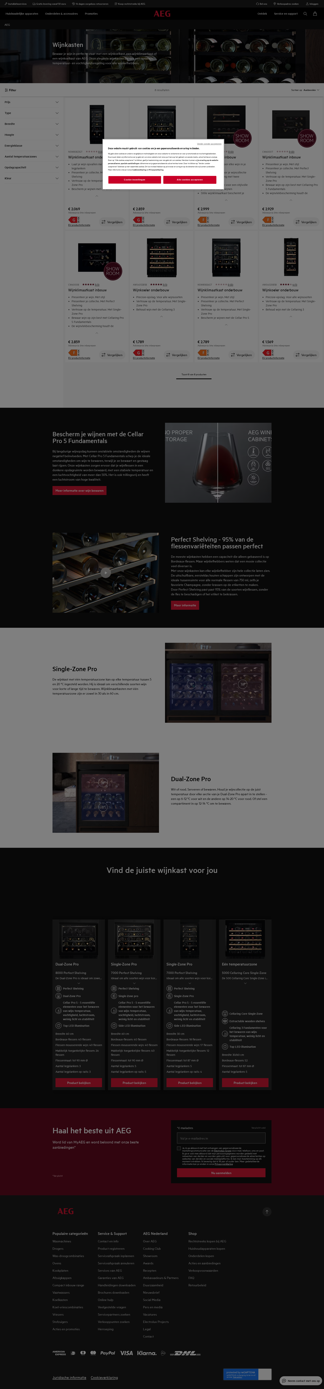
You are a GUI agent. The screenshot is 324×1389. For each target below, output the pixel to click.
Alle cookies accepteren (190, 180)
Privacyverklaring (156, 169)
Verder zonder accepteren (209, 144)
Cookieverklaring (139, 169)
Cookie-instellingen (134, 180)
